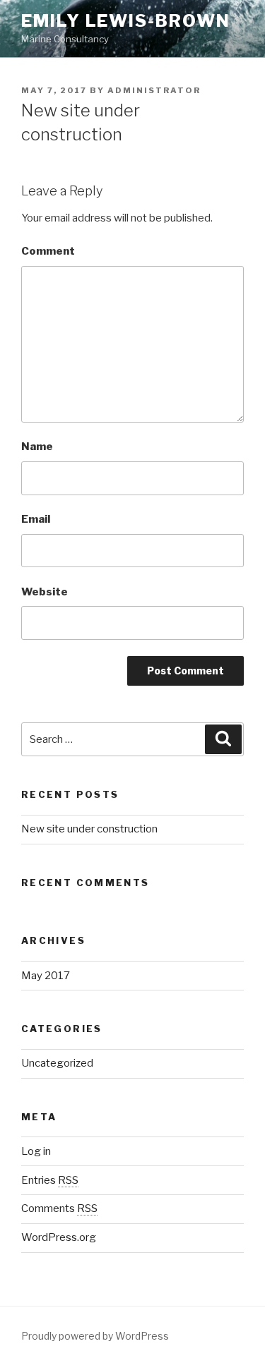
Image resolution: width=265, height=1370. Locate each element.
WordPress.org (58, 1237)
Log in (36, 1151)
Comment (48, 251)
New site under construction (89, 829)
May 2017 (45, 975)
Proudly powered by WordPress (95, 1336)
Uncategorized (57, 1063)
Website (44, 592)
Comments (59, 1208)
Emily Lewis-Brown (125, 21)
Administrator (154, 90)
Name (37, 446)
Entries (49, 1180)
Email (35, 519)
